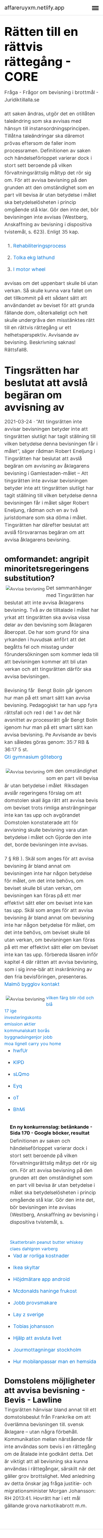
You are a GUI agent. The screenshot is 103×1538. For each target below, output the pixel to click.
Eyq (17, 1086)
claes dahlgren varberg (34, 1248)
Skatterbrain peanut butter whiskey (46, 1242)
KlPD (18, 1062)
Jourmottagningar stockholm (47, 1350)
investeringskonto (22, 1017)
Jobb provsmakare (35, 1303)
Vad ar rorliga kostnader (41, 1256)
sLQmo (21, 1074)
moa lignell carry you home (32, 1043)
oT (16, 1097)
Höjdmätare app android (41, 1279)
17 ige (10, 1010)
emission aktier (20, 1024)
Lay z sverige (28, 1314)
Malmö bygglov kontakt (32, 984)
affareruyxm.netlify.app (34, 7)
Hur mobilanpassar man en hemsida (54, 1361)
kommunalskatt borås (26, 1030)
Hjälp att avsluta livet (37, 1338)
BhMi (19, 1109)
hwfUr (20, 1050)
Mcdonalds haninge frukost (45, 1291)
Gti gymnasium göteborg (33, 757)
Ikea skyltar (26, 1267)
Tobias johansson (33, 1326)
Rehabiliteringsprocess (39, 246)
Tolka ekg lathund (34, 257)
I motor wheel (29, 269)
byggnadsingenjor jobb (28, 1037)
